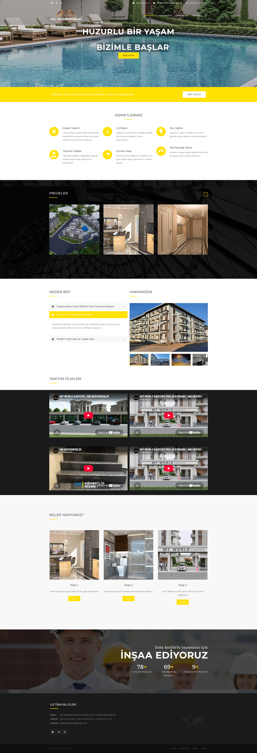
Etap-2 (128, 585)
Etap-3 (183, 585)
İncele (74, 598)
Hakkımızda (165, 15)
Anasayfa (149, 15)
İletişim (196, 15)
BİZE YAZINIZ (194, 94)
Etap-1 (74, 585)
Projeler (182, 15)
